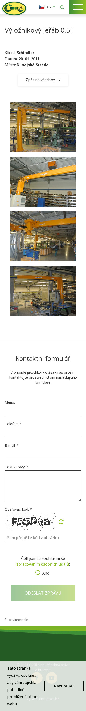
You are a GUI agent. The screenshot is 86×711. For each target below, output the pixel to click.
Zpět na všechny (40, 79)
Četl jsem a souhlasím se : (43, 564)
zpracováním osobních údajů (42, 564)
